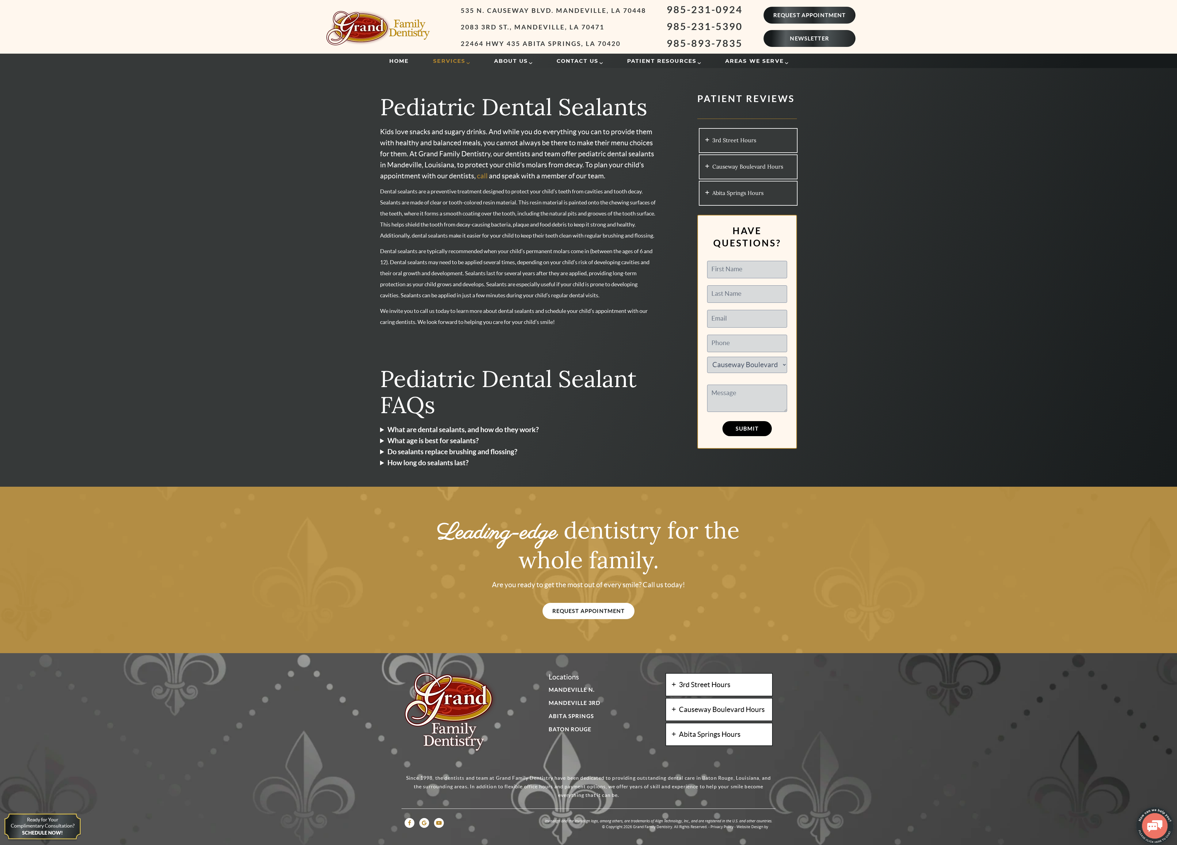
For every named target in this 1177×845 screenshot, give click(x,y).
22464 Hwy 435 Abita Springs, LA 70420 (541, 43)
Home (399, 61)
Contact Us (578, 61)
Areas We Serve (754, 61)
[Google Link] (424, 823)
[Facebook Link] (409, 823)
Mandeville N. (572, 690)
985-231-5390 (705, 26)
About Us (511, 61)
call (482, 176)
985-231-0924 (705, 9)
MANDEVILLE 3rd (574, 703)
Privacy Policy (721, 826)
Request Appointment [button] (809, 15)
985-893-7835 (705, 43)
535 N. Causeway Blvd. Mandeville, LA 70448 (553, 10)
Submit (747, 428)
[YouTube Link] (439, 823)
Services (449, 61)
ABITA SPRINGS (571, 716)
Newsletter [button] (809, 38)
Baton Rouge (570, 729)
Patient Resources (662, 61)
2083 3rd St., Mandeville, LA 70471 (532, 27)
